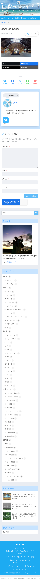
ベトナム (9, 367)
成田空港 (9, 422)
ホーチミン (10, 371)
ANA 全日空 (10, 447)
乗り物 (8, 378)
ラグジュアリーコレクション (15, 317)
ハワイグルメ (10, 280)
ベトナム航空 (10, 480)
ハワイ (6, 276)
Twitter (6, 124)
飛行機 (6, 440)
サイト (4, 187)
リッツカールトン (12, 320)
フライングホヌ (11, 451)
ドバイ (8, 349)
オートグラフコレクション (15, 309)
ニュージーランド (12, 353)
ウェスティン (10, 306)
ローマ (8, 374)
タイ (7, 346)
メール (5, 179)
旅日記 (6, 331)
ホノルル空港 (10, 418)
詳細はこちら (12, 262)
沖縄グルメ (10, 385)
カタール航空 (10, 465)
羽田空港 (9, 429)
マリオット (10, 299)
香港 (32, 557)
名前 (4, 171)
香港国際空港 (10, 436)
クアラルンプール (12, 339)
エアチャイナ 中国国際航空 (15, 458)
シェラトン (10, 313)
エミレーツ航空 (11, 462)
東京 (7, 327)
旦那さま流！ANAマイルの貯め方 (25, 18)
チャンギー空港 (11, 400)
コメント (6, 146)
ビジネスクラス (25, 560)
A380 (8, 444)
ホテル (6, 287)
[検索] (36, 213)
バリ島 (8, 357)
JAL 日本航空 (10, 455)
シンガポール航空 (12, 469)
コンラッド (10, 295)
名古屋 (8, 382)
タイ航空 (9, 473)
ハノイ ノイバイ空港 (13, 411)
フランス (9, 360)
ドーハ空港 (10, 407)
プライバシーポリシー (20, 569)
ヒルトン (9, 291)
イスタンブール (11, 335)
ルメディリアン (11, 324)
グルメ (8, 342)
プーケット (10, 364)
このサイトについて (7, 18)
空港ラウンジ (9, 389)
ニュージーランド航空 (13, 476)
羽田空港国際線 (11, 433)
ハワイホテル (10, 284)
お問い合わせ (29, 566)
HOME (21, 544)
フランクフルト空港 (12, 415)
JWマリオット (11, 302)
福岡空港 (9, 425)
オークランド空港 (12, 393)
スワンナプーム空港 (12, 397)
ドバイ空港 (10, 404)
